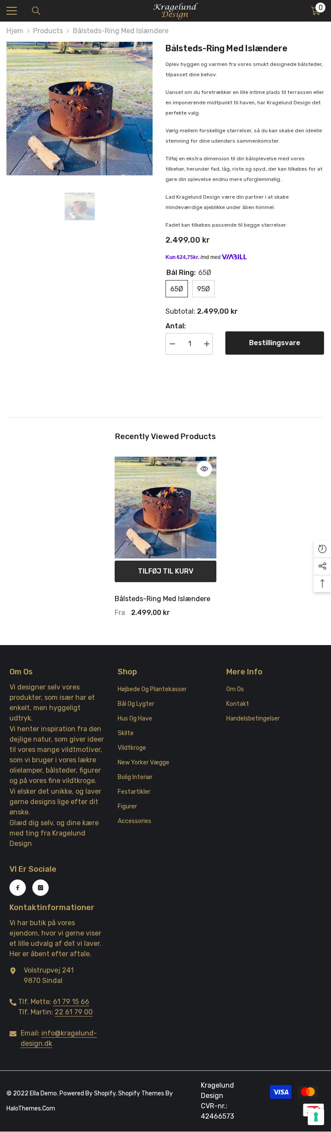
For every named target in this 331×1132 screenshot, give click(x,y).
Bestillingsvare (277, 343)
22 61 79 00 (74, 1012)
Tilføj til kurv (166, 571)
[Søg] (36, 11)
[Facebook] (17, 887)
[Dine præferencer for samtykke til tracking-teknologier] (316, 1117)
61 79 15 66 (71, 1002)
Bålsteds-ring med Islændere (162, 599)
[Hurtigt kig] (204, 469)
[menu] (11, 11)
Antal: (176, 326)
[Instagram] (40, 887)
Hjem (14, 31)
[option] (79, 108)
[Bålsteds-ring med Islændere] (165, 507)
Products (48, 31)
